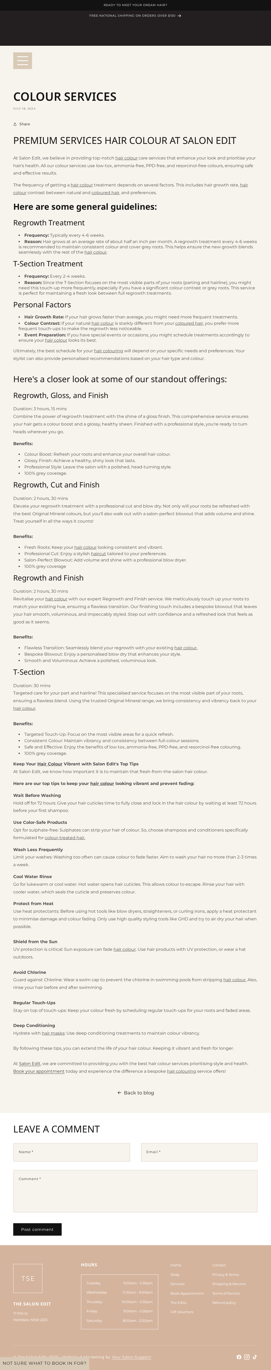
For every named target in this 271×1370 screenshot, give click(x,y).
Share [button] (24, 124)
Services (177, 1284)
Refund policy (224, 1302)
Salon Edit (29, 1063)
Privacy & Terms (225, 1274)
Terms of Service (226, 1293)
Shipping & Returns (229, 1284)
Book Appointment (187, 1293)
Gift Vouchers (181, 1312)
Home (175, 1265)
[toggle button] (22, 60)
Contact (219, 1265)
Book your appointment (39, 1071)
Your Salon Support (131, 1357)
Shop (174, 1274)
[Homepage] (27, 1278)
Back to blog (139, 1093)
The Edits (178, 1302)
